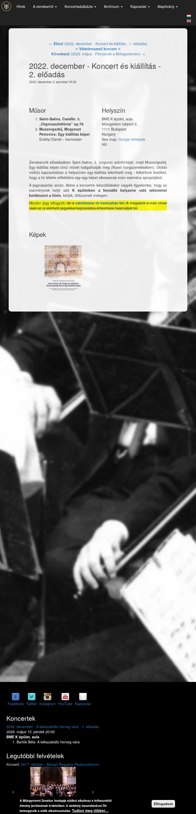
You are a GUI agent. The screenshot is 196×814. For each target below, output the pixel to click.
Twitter (31, 703)
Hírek (21, 6)
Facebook (16, 703)
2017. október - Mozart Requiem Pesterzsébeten (60, 764)
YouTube (65, 703)
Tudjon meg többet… (90, 810)
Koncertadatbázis (79, 6)
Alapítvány (166, 6)
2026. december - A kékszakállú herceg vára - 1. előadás (52, 726)
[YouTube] (65, 696)
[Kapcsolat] (83, 696)
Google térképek (131, 139)
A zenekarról (43, 6)
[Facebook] (15, 696)
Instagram (47, 703)
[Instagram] (47, 696)
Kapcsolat (138, 6)
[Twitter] (32, 696)
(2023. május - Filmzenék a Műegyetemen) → (98, 53)
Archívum (112, 6)
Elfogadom (163, 804)
